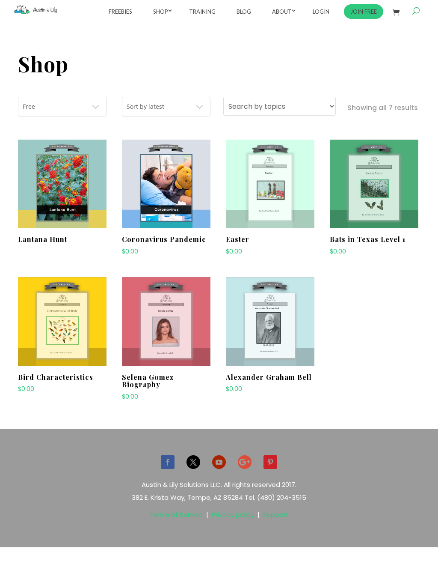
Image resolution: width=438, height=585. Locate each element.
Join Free (363, 11)
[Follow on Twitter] (193, 462)
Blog (244, 11)
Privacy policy (233, 514)
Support (276, 514)
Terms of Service (176, 514)
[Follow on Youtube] (219, 462)
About (282, 11)
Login (321, 11)
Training (202, 11)
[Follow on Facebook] (168, 462)
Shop (160, 11)
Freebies (120, 11)
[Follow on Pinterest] (270, 462)
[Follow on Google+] (245, 462)
